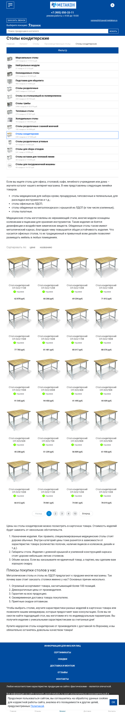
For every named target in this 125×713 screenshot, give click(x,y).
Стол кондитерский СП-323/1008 (19, 490)
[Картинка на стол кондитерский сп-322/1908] (19, 369)
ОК (113, 702)
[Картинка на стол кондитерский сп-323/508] (106, 369)
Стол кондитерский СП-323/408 (77, 388)
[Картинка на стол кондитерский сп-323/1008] (19, 471)
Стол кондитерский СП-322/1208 (48, 286)
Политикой (37, 706)
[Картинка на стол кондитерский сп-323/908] (106, 420)
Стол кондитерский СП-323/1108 (48, 490)
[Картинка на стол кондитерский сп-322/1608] (48, 318)
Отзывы (63, 672)
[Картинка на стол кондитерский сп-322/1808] (106, 318)
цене (32, 247)
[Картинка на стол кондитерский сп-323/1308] (106, 471)
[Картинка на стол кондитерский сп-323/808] (77, 420)
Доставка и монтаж (62, 665)
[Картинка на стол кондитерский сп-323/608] (19, 420)
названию (46, 247)
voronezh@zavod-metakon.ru (104, 20)
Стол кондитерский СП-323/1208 (77, 490)
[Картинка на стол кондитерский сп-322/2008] (48, 369)
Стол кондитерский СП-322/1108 (19, 286)
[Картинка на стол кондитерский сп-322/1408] (106, 267)
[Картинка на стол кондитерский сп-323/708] (48, 420)
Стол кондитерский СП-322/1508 (19, 337)
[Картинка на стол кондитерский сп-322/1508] (19, 318)
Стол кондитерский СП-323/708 (48, 439)
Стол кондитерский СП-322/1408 (106, 286)
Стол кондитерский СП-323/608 (19, 439)
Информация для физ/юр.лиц (62, 645)
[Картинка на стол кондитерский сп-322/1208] (48, 267)
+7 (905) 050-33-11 (62, 12)
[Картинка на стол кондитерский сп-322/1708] (77, 318)
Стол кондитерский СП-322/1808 (106, 337)
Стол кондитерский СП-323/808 (77, 439)
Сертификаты (62, 652)
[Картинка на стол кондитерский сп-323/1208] (77, 471)
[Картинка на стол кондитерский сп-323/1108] (48, 471)
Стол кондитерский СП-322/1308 (77, 286)
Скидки (62, 659)
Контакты (62, 679)
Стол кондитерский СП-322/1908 (19, 388)
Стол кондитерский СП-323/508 (106, 388)
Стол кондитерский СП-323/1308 (106, 490)
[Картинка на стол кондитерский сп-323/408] (77, 369)
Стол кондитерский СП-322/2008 (48, 388)
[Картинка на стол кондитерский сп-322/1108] (19, 267)
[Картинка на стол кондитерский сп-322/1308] (77, 267)
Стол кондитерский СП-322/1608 (48, 337)
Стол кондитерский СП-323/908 (106, 439)
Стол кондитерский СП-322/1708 (77, 337)
